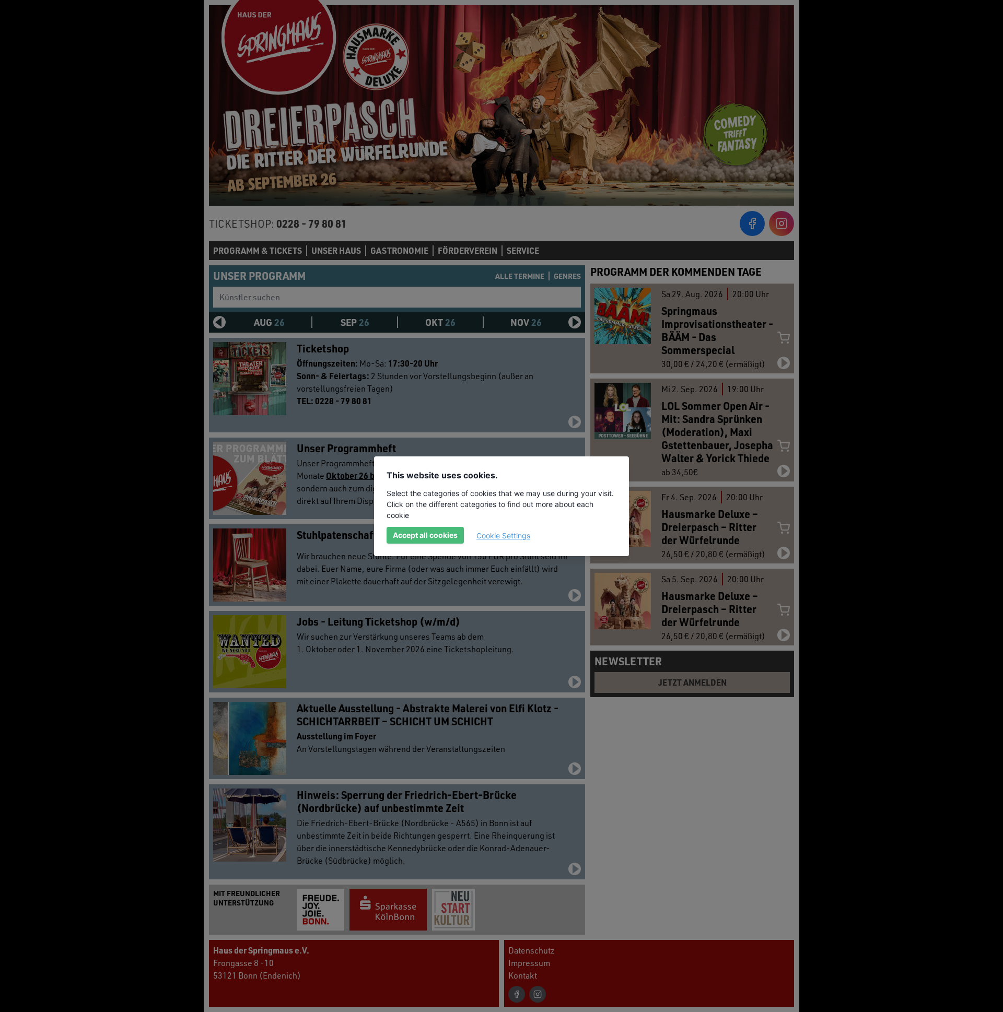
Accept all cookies (425, 535)
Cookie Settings (503, 535)
